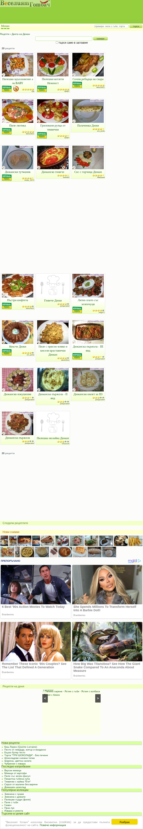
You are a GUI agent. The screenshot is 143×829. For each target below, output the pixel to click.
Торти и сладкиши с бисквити (61, 691)
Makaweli (101, 177)
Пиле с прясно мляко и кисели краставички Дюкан (53, 350)
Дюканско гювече (53, 172)
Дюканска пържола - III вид (88, 348)
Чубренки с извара (15, 763)
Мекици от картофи (15, 773)
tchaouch (65, 444)
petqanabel (64, 306)
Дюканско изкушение (17, 394)
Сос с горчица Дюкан (88, 172)
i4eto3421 (100, 87)
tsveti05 (66, 177)
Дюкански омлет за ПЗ (88, 394)
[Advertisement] (68, 16)
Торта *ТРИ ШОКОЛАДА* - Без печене (26, 755)
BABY (67, 91)
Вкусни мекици (12, 770)
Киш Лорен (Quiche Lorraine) (20, 746)
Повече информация (53, 825)
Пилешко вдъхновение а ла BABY (17, 81)
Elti (33, 91)
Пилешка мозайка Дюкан (53, 438)
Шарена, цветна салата (17, 760)
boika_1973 (29, 180)
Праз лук (9, 807)
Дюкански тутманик (18, 172)
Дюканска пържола (17, 438)
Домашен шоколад (15, 787)
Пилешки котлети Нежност (53, 81)
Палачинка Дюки (88, 125)
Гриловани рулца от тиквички (52, 127)
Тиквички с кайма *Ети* (17, 781)
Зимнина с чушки (14, 794)
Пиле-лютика (17, 125)
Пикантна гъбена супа (17, 778)
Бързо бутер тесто (14, 752)
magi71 (102, 312)
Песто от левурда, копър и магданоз (25, 749)
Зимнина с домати (14, 796)
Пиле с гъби (11, 802)
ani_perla (101, 131)
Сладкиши (86, 691)
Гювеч (7, 805)
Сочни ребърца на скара (88, 79)
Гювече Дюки (53, 300)
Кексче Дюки (17, 346)
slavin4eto (65, 360)
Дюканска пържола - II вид (52, 396)
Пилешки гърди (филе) (17, 799)
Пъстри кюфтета (17, 300)
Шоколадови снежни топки (19, 758)
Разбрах (125, 822)
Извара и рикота (13, 810)
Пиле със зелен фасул (17, 776)
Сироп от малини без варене (21, 784)
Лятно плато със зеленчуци (88, 302)
